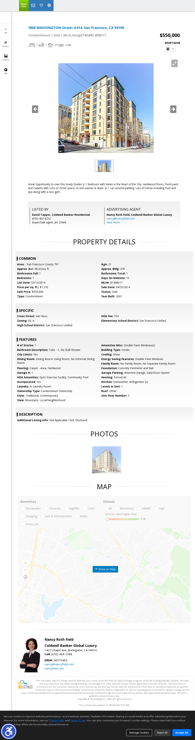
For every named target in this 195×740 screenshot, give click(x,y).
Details (5, 46)
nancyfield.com (54, 668)
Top (5, 33)
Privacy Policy (57, 720)
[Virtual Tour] (50, 5)
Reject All (162, 732)
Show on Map (107, 569)
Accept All (181, 732)
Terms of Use (78, 720)
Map (5, 73)
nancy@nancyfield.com (121, 218)
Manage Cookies (139, 732)
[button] (8, 731)
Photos (5, 60)
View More (113, 222)
